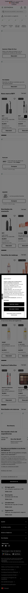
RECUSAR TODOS (14, 309)
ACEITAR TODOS (14, 304)
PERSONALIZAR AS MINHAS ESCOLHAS (14, 314)
